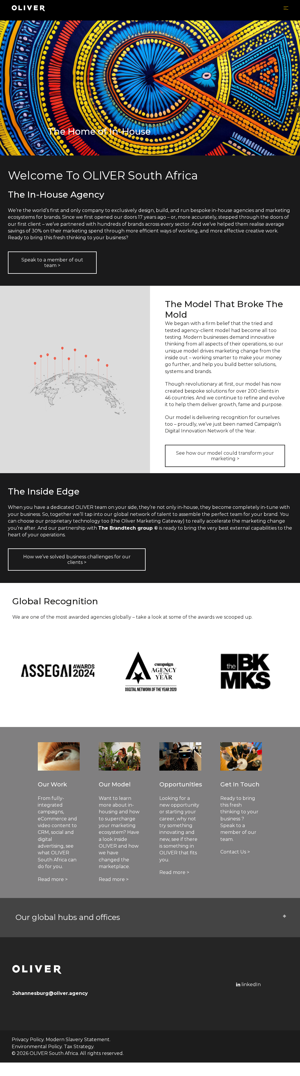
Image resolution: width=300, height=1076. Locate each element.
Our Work (52, 784)
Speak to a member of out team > (52, 262)
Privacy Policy (28, 1039)
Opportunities (180, 784)
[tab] (150, 917)
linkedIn (250, 984)
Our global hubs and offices (68, 917)
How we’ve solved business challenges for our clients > (77, 559)
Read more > (53, 879)
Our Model (115, 784)
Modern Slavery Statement (78, 1039)
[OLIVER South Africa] (28, 8)
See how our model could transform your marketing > (225, 455)
